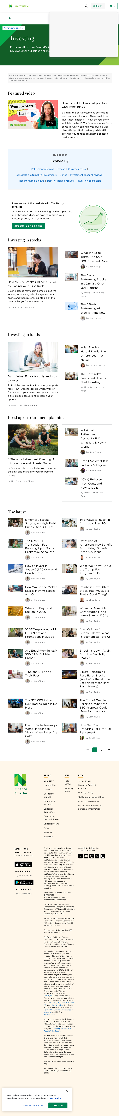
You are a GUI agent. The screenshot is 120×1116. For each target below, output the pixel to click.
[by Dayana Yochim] (82, 365)
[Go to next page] (108, 749)
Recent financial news (31, 180)
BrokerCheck (49, 1014)
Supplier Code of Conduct (87, 786)
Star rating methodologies (52, 818)
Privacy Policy (56, 1005)
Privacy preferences (88, 801)
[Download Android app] (24, 883)
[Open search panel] (86, 6)
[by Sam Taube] (82, 318)
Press (46, 828)
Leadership (49, 785)
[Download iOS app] (23, 865)
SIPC (52, 996)
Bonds (63, 175)
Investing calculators (89, 180)
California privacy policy (91, 797)
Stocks (61, 169)
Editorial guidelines (49, 810)
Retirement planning (42, 169)
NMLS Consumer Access (54, 897)
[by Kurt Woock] (82, 557)
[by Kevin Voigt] (82, 266)
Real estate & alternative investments (36, 175)
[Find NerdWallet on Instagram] (91, 857)
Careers (48, 789)
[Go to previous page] (87, 749)
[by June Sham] (82, 452)
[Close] (67, 1091)
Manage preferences (33, 1105)
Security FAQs (69, 790)
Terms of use (85, 781)
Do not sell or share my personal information (90, 807)
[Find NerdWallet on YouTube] (86, 857)
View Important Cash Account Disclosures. (57, 1029)
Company (49, 781)
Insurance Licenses (52, 925)
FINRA (46, 996)
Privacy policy (85, 792)
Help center (68, 782)
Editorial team (51, 824)
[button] (33, 114)
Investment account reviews (86, 175)
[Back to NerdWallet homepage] (10, 18)
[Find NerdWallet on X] (80, 857)
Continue (58, 1105)
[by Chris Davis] (82, 600)
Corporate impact (49, 795)
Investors (49, 836)
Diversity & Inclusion (49, 803)
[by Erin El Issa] (82, 738)
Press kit (48, 832)
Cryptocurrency (77, 169)
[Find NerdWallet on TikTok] (103, 857)
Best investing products (60, 180)
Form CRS (54, 1003)
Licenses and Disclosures (55, 900)
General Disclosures (62, 1010)
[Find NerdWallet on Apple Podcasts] (97, 857)
